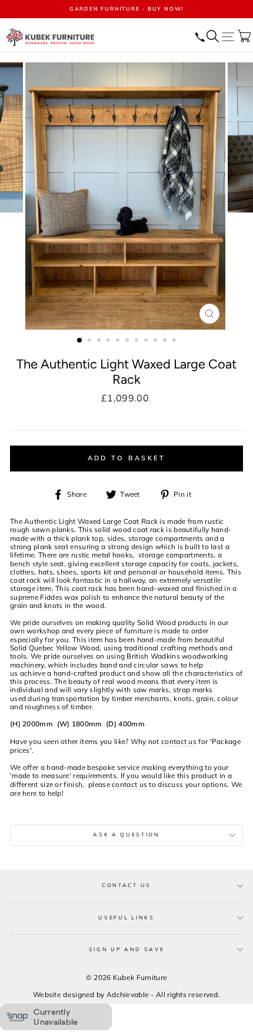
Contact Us (126, 885)
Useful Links (126, 917)
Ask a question (126, 834)
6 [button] (128, 341)
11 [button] (175, 341)
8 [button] (147, 341)
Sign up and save (127, 949)
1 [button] (80, 341)
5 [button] (119, 341)
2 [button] (91, 341)
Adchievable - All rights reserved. (163, 994)
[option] (126, 9)
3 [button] (100, 341)
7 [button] (138, 341)
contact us (179, 742)
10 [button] (166, 341)
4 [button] (109, 341)
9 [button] (156, 341)
